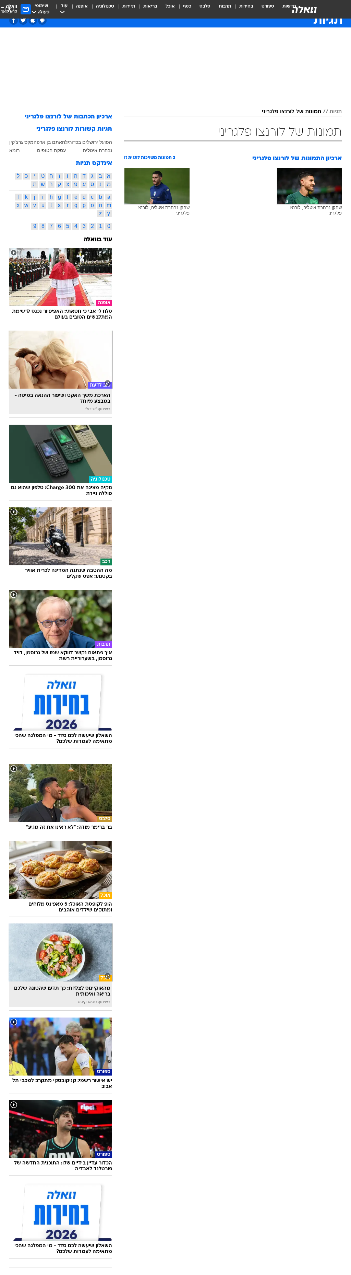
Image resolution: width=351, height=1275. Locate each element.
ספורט (268, 6)
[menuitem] (263, 9)
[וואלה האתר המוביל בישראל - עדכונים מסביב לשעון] (304, 9)
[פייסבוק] (13, 20)
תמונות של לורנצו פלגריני (291, 112)
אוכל (170, 6)
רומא (14, 150)
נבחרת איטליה (97, 150)
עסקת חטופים (51, 150)
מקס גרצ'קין (21, 142)
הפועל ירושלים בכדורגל (88, 142)
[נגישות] (9, 9)
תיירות (128, 6)
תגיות (335, 112)
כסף (187, 6)
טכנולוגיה (105, 6)
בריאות (150, 6)
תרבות (225, 6)
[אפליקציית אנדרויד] (42, 20)
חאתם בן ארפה (49, 142)
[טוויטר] (23, 20)
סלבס (204, 6)
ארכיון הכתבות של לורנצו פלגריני (68, 117)
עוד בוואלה (98, 240)
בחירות (246, 6)
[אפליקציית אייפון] (32, 20)
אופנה (82, 6)
